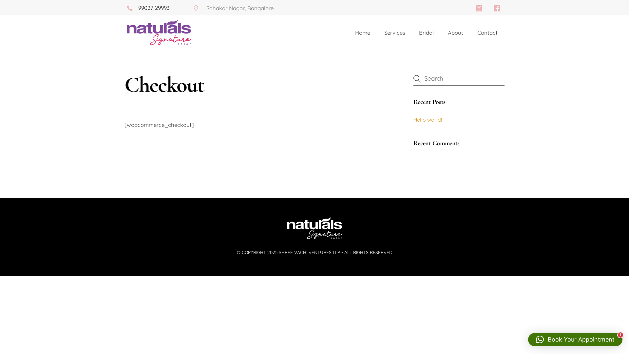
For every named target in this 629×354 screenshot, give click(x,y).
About (455, 32)
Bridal (426, 32)
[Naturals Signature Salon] (314, 237)
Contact (487, 32)
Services (394, 32)
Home (362, 32)
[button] (575, 339)
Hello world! (427, 119)
